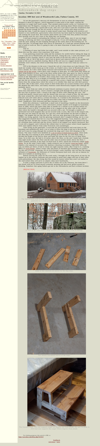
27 (15, 35)
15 (5, 34)
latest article (8, 25)
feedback (56, 440)
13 (15, 32)
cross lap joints (77, 143)
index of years (8, 44)
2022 (13, 43)
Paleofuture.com (6, 70)
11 (11, 32)
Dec (15, 41)
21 (3, 35)
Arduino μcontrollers (8, 76)
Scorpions (32, 152)
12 (13, 32)
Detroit (3, 64)
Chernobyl (4, 60)
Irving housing (6, 65)
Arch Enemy (30, 148)
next (58, 442)
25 (11, 35)
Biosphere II (5, 58)
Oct (2, 41)
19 (13, 34)
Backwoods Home (7, 77)
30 (7, 37)
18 (11, 34)
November (8, 41)
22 (5, 35)
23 (7, 35)
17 (9, 34)
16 (7, 34)
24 (9, 35)
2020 (4, 43)
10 (9, 32)
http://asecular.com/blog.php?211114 (31, 437)
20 (15, 34)
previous (52, 442)
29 (5, 37)
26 (13, 35)
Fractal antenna (6, 79)
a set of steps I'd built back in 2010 (64, 133)
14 (3, 34)
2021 (8, 43)
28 (3, 37)
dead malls (4, 62)
